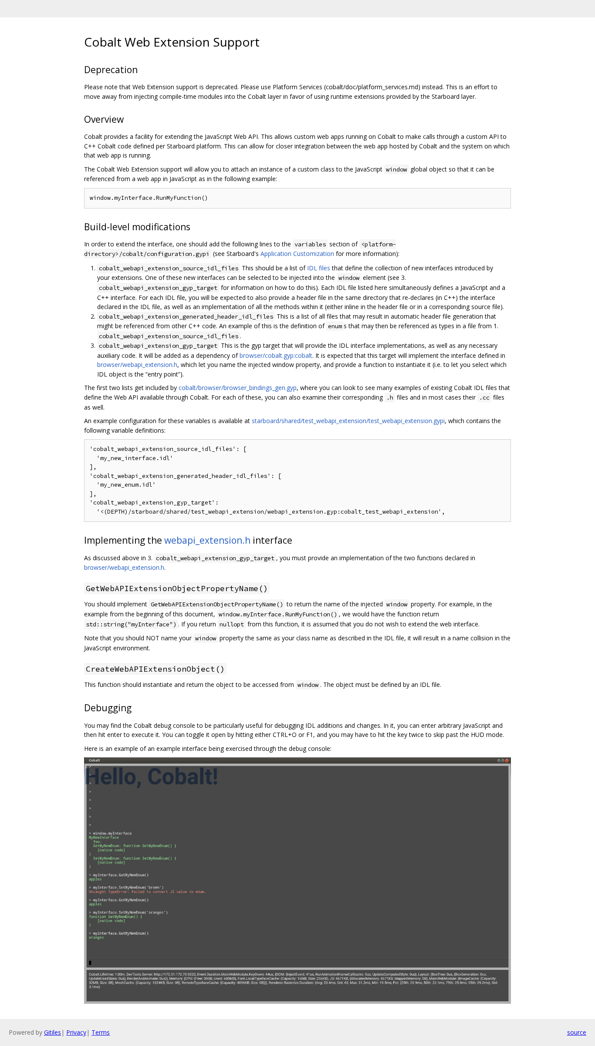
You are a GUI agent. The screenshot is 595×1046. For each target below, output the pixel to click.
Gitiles (52, 1032)
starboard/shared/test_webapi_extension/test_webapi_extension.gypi (348, 421)
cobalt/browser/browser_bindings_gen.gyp (238, 387)
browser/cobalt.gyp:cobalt (276, 355)
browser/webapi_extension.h (137, 364)
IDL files (318, 268)
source (576, 1032)
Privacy (76, 1032)
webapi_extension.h (207, 540)
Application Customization (297, 253)
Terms (100, 1032)
